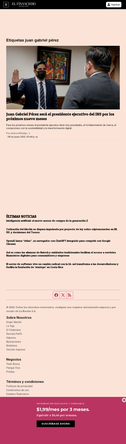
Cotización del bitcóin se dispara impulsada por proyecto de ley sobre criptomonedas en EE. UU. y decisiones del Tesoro (61, 231)
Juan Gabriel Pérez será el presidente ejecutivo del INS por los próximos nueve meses (60, 116)
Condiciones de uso (17, 390)
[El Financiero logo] (23, 4)
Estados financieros (17, 394)
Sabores (11, 337)
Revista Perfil (14, 333)
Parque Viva (13, 367)
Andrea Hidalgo (19, 133)
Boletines (11, 345)
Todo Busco (13, 364)
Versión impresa (15, 349)
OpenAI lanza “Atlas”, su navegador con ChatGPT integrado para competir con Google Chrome (58, 242)
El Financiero (13, 329)
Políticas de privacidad (19, 386)
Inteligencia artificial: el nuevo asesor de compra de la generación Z (47, 220)
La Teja (10, 326)
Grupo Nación (13, 322)
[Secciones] (6, 4)
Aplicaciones (13, 341)
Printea (10, 371)
